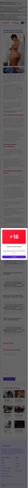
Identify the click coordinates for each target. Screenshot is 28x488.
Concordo (14, 256)
